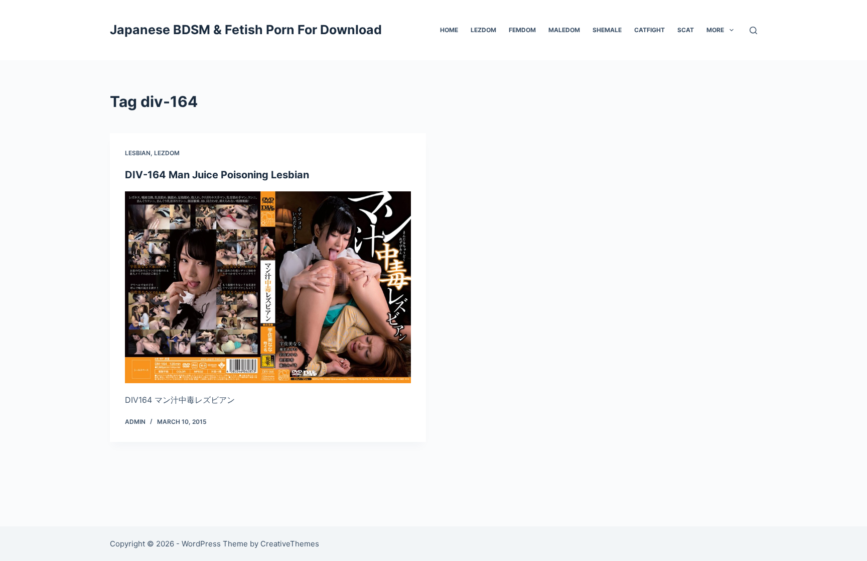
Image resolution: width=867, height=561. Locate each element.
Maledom (564, 30)
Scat (685, 30)
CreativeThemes (289, 543)
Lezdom (483, 30)
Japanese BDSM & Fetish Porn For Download (246, 29)
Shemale (607, 30)
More (715, 30)
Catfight (649, 30)
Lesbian (138, 153)
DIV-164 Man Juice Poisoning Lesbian (217, 175)
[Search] (753, 30)
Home (449, 30)
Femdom (522, 30)
